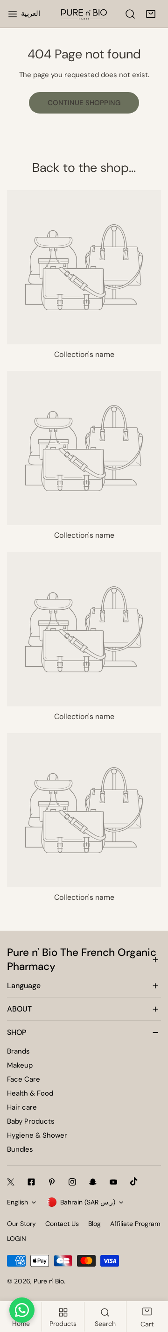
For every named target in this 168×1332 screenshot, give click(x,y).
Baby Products (31, 1121)
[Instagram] (72, 1182)
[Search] (130, 14)
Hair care (22, 1107)
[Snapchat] (93, 1182)
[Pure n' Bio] (84, 14)
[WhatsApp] (22, 1310)
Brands (18, 1051)
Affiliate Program (135, 1223)
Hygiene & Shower (37, 1135)
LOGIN (16, 1238)
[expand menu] (12, 14)
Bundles (20, 1149)
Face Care (23, 1079)
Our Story (21, 1223)
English (17, 1202)
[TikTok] (134, 1181)
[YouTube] (113, 1182)
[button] (150, 14)
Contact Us (62, 1223)
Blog (94, 1223)
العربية (30, 13)
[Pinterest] (52, 1182)
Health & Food (30, 1093)
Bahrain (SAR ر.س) (87, 1202)
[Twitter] (10, 1182)
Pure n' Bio (49, 1281)
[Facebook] (31, 1182)
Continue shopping (84, 102)
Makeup (20, 1065)
